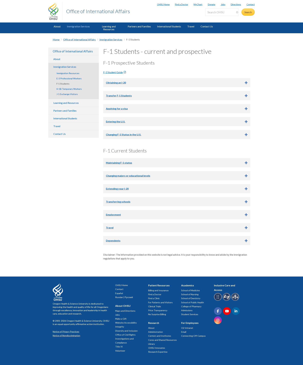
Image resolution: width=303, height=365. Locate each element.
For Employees (190, 322)
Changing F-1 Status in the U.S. (123, 134)
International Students (169, 26)
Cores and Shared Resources (162, 340)
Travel (190, 26)
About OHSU (123, 305)
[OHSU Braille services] (218, 300)
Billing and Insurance (158, 290)
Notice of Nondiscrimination (66, 335)
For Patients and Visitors (160, 302)
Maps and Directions (125, 310)
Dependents (113, 240)
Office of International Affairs (98, 11)
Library (151, 344)
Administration (155, 331)
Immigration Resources (67, 73)
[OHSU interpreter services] (235, 300)
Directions (236, 4)
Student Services (189, 314)
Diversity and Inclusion (126, 330)
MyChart (198, 4)
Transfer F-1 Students (119, 95)
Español (119, 293)
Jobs (223, 4)
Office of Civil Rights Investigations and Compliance (125, 338)
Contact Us (207, 26)
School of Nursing (190, 294)
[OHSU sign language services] (227, 300)
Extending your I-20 (117, 188)
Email (183, 331)
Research (153, 322)
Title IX (119, 346)
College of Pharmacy (191, 306)
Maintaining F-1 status (119, 162)
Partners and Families (139, 26)
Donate (211, 4)
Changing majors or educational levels (128, 175)
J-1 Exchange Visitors (67, 94)
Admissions (187, 310)
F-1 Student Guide (113, 72)
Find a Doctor (181, 4)
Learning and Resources (109, 28)
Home (56, 39)
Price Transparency (157, 310)
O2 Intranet (187, 328)
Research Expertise (157, 351)
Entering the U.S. (115, 121)
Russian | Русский (124, 297)
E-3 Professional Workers (69, 78)
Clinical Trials (154, 306)
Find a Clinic (154, 298)
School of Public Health (192, 302)
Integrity (119, 326)
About (57, 26)
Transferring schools (118, 201)
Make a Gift (121, 318)
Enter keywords (215, 17)
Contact (251, 4)
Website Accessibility (126, 322)
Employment (113, 214)
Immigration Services (78, 26)
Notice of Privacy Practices (66, 331)
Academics (187, 285)
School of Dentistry (190, 298)
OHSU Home (163, 4)
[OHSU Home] (55, 11)
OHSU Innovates (156, 347)
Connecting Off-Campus (193, 335)
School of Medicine (190, 290)
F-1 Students (62, 83)
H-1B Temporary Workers (69, 89)
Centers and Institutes (159, 335)
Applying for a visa (117, 108)
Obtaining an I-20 (116, 82)
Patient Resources (159, 285)
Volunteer (120, 350)
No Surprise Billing (157, 314)
